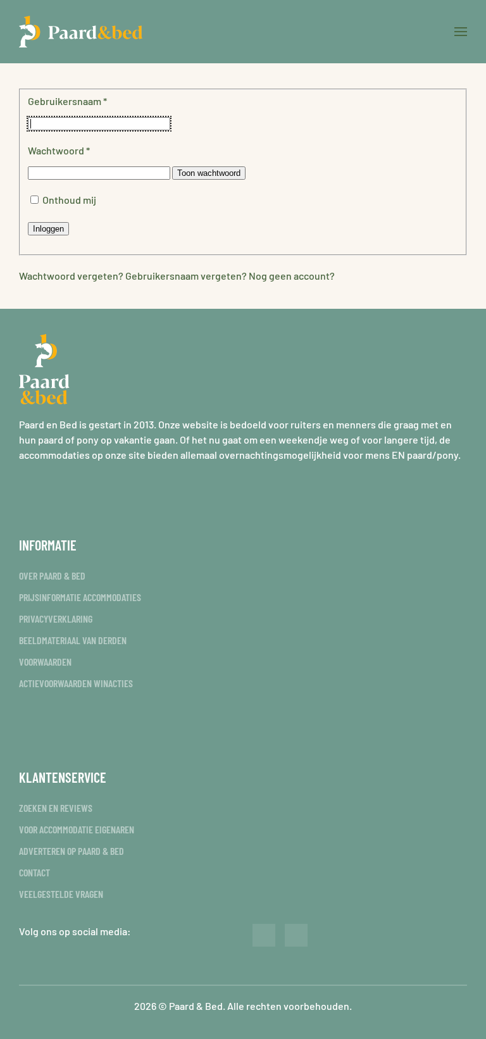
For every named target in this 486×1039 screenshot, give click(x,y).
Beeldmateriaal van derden (73, 640)
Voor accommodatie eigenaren (76, 829)
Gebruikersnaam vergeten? (187, 276)
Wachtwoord (59, 150)
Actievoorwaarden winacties (76, 683)
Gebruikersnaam (67, 101)
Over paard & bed (52, 575)
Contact (34, 872)
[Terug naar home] (80, 31)
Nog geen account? (292, 276)
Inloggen (48, 228)
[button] (460, 31)
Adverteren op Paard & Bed (71, 851)
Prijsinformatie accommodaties (80, 597)
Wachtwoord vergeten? (72, 276)
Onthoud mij (69, 200)
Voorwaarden (45, 662)
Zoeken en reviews (55, 808)
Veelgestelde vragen (61, 894)
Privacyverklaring (55, 619)
